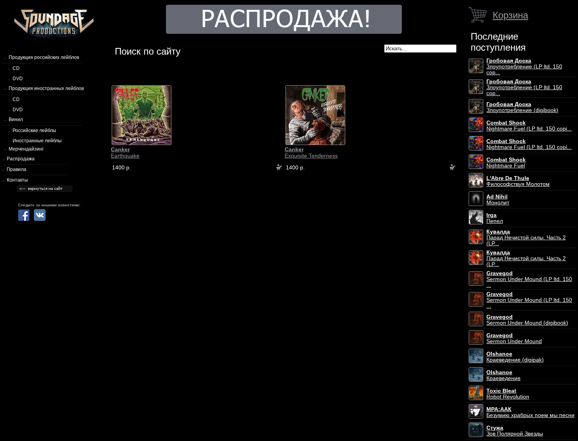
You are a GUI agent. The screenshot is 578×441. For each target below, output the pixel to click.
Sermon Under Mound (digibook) (527, 320)
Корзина (510, 15)
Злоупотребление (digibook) (522, 107)
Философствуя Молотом (518, 181)
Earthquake (125, 152)
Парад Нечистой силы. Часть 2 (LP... (526, 237)
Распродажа (21, 159)
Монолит (497, 200)
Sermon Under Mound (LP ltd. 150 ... (529, 279)
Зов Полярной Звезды (514, 431)
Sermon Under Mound (514, 338)
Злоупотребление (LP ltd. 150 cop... (524, 66)
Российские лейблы (34, 130)
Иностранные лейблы (37, 140)
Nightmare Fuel (506, 163)
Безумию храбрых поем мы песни (530, 412)
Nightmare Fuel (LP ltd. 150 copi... (529, 126)
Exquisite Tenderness (311, 152)
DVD (18, 78)
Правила (16, 169)
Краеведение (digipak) (515, 357)
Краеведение (503, 375)
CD (16, 68)
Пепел (494, 218)
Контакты (17, 180)
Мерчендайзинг (26, 149)
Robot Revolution (507, 394)
